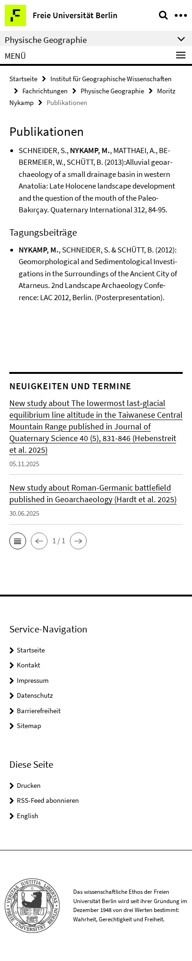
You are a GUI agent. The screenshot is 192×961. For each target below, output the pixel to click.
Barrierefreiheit (39, 710)
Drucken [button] (29, 785)
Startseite (23, 78)
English (27, 815)
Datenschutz (35, 695)
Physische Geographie (112, 90)
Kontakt (28, 664)
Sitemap (29, 725)
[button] (17, 541)
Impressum (32, 680)
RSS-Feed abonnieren (48, 800)
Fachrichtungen (45, 90)
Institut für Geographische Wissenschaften (110, 78)
